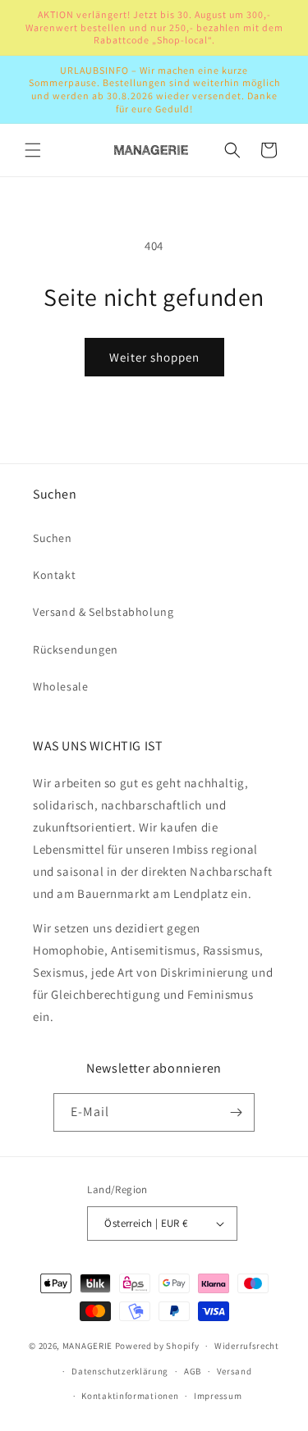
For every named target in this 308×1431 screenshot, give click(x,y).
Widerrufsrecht (246, 1345)
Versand (234, 1371)
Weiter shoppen (154, 357)
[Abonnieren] (236, 1112)
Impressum (217, 1395)
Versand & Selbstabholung (103, 611)
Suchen (52, 538)
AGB (192, 1371)
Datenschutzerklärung (119, 1371)
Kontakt (54, 574)
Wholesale (60, 686)
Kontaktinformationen (129, 1395)
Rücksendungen (75, 649)
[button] (33, 150)
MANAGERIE (87, 1345)
